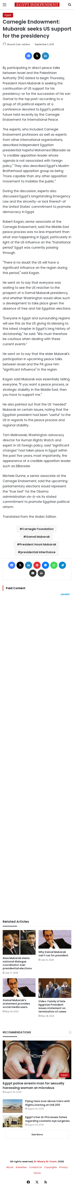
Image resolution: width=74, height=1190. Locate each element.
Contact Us (35, 1167)
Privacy (63, 1167)
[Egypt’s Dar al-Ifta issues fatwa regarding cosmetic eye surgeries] (12, 1121)
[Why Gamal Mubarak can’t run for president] (54, 939)
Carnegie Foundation (38, 529)
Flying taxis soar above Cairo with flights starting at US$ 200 (47, 1103)
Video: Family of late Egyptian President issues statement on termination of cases (52, 1006)
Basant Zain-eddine (18, 44)
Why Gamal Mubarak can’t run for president (53, 953)
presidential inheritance (38, 552)
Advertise (21, 1167)
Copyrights (50, 1167)
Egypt (8, 15)
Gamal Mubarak (38, 537)
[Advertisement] (37, 758)
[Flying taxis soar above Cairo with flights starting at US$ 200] (12, 1106)
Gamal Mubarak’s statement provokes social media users (16, 1003)
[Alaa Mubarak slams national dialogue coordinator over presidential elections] (19, 942)
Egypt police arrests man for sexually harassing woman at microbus (33, 1085)
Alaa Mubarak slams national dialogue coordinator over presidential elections (17, 963)
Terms (37, 1173)
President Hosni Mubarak (38, 544)
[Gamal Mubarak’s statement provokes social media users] (19, 987)
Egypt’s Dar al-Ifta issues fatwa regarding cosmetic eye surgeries (47, 1119)
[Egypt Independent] (37, 5)
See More (37, 1134)
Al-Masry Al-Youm (45, 1161)
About (9, 1167)
